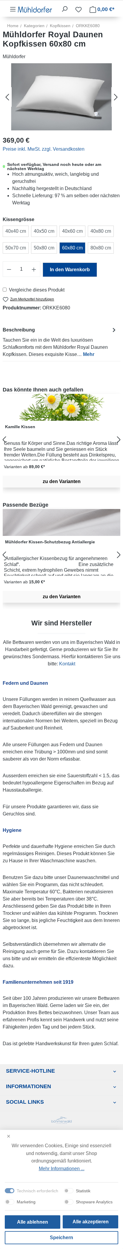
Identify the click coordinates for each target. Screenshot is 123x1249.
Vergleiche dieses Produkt (36, 289)
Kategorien (34, 25)
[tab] (60, 342)
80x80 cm (100, 247)
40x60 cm (72, 231)
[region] (61, 440)
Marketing (26, 1201)
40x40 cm (15, 231)
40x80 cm (100, 231)
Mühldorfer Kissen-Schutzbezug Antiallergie (50, 542)
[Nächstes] (115, 97)
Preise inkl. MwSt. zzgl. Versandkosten (43, 149)
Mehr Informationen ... (61, 1168)
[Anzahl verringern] (9, 269)
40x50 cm (44, 231)
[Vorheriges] (7, 97)
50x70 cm (15, 247)
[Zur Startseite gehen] (35, 9)
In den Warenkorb (70, 269)
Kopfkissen (60, 25)
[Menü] (13, 9)
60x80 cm (72, 247)
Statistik (83, 1190)
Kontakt (67, 663)
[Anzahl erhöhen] (34, 269)
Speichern (61, 1237)
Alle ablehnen (32, 1222)
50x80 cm (44, 247)
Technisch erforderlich (37, 1190)
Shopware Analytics (94, 1201)
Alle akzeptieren (91, 1221)
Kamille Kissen (20, 427)
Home (13, 25)
